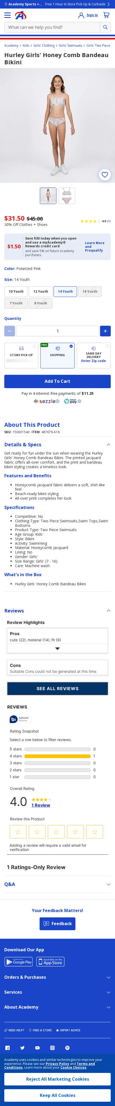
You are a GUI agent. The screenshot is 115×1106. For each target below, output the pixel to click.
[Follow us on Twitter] (22, 1048)
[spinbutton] (57, 331)
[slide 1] (48, 196)
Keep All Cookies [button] (57, 1095)
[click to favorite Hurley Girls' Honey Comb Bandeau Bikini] (105, 175)
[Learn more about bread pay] (72, 401)
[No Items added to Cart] (106, 15)
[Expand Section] (57, 648)
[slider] (57, 125)
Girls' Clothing (44, 45)
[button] (96, 247)
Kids (26, 45)
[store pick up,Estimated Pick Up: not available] (21, 355)
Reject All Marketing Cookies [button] (57, 1079)
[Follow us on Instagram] (52, 1048)
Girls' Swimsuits (70, 45)
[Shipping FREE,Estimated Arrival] (57, 355)
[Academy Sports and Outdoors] (20, 15)
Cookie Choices (73, 1067)
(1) (109, 221)
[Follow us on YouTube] (37, 1048)
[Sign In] (81, 15)
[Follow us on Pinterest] (67, 1048)
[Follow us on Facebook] (7, 1048)
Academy (11, 45)
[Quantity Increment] (105, 331)
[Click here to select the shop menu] (7, 15)
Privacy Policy (57, 1063)
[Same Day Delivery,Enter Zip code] (93, 355)
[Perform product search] (105, 27)
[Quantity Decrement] (9, 331)
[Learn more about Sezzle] (47, 401)
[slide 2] (67, 196)
